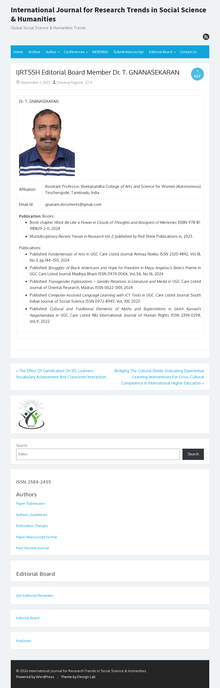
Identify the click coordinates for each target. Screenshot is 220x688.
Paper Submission (30, 503)
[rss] (206, 37)
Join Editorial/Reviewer (34, 595)
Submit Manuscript (128, 52)
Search (21, 445)
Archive (34, 52)
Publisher (23, 641)
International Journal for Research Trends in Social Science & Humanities (108, 14)
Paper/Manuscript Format (36, 537)
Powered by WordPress (35, 677)
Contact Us (188, 52)
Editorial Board (160, 52)
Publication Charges (32, 526)
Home (18, 52)
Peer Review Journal (32, 548)
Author (51, 52)
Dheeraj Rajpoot (69, 82)
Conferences (74, 52)
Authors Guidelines (31, 515)
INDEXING (100, 52)
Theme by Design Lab (78, 677)
